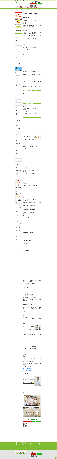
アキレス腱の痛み (18, 140)
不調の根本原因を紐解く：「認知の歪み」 (18, 213)
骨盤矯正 (17, 173)
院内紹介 (17, 43)
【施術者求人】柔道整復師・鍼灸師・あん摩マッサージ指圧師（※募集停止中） (18, 63)
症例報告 (17, 53)
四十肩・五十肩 (17, 110)
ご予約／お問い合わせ (39, 9)
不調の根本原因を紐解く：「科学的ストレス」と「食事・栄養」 (18, 218)
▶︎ (23, 370)
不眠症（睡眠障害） (18, 128)
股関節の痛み (17, 103)
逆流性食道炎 (17, 122)
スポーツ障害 (17, 137)
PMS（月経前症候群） (18, 143)
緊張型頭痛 (17, 78)
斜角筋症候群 (17, 125)
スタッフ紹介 (37, 442)
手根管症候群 (17, 132)
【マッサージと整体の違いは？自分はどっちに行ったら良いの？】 (18, 240)
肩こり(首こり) (17, 75)
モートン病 (17, 117)
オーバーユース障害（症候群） (18, 130)
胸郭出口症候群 (17, 146)
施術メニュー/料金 (23, 9)
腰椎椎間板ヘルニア (18, 91)
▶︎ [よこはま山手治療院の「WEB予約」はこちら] (28, 368)
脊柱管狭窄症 (17, 107)
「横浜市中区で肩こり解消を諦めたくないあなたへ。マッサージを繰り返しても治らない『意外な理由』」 (18, 231)
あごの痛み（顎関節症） (18, 87)
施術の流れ (23, 443)
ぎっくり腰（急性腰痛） (18, 85)
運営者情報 (17, 65)
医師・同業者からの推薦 (18, 57)
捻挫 (16, 176)
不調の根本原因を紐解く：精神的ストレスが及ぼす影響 (18, 221)
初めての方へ (17, 40)
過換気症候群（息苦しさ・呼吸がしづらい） (18, 164)
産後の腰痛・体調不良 (18, 170)
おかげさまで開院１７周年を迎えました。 (18, 227)
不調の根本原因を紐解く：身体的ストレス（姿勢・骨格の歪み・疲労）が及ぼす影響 (18, 224)
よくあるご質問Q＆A (18, 44)
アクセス (34, 9)
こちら (29, 392)
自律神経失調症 (17, 104)
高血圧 (17, 159)
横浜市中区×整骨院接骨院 (18, 30)
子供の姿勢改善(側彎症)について (18, 120)
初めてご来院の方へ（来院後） (18, 46)
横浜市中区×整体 (18, 29)
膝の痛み (17, 94)
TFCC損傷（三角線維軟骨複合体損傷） (18, 134)
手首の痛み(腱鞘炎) (18, 101)
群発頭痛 (17, 81)
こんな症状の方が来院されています (18, 51)
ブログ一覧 (17, 60)
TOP (17, 9)
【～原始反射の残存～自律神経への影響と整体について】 (18, 237)
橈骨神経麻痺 (17, 156)
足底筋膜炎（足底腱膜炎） (18, 150)
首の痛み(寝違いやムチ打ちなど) (18, 89)
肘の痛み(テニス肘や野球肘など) (18, 114)
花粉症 (17, 153)
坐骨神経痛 (17, 97)
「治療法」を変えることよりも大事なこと (18, 234)
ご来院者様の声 (28, 9)
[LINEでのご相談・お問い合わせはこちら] (28, 370)
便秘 (16, 167)
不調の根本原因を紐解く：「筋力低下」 (18, 215)
